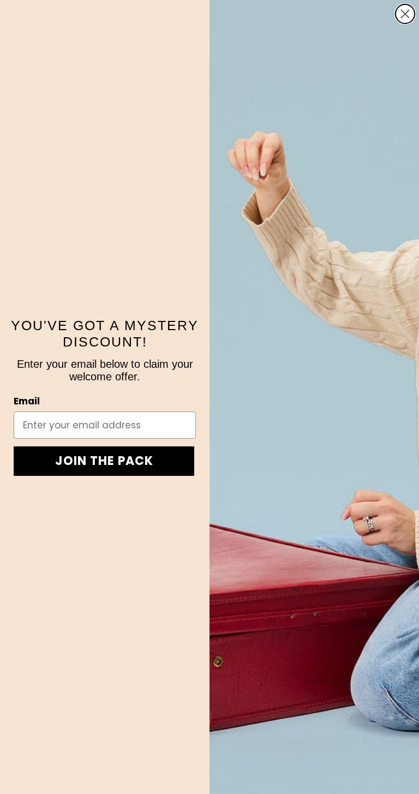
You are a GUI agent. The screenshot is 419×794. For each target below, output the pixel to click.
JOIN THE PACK (104, 460)
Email (27, 401)
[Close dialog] (405, 13)
